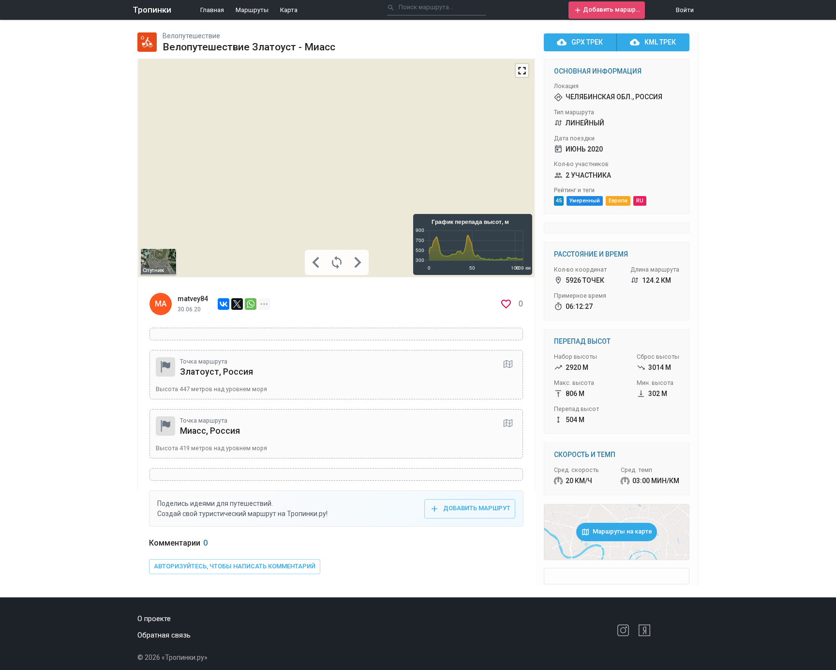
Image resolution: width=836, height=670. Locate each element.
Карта (289, 10)
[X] (237, 304)
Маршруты (252, 10)
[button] (606, 10)
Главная (212, 10)
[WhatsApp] (250, 304)
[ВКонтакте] (223, 304)
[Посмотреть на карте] (508, 364)
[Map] (336, 168)
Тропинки (152, 10)
